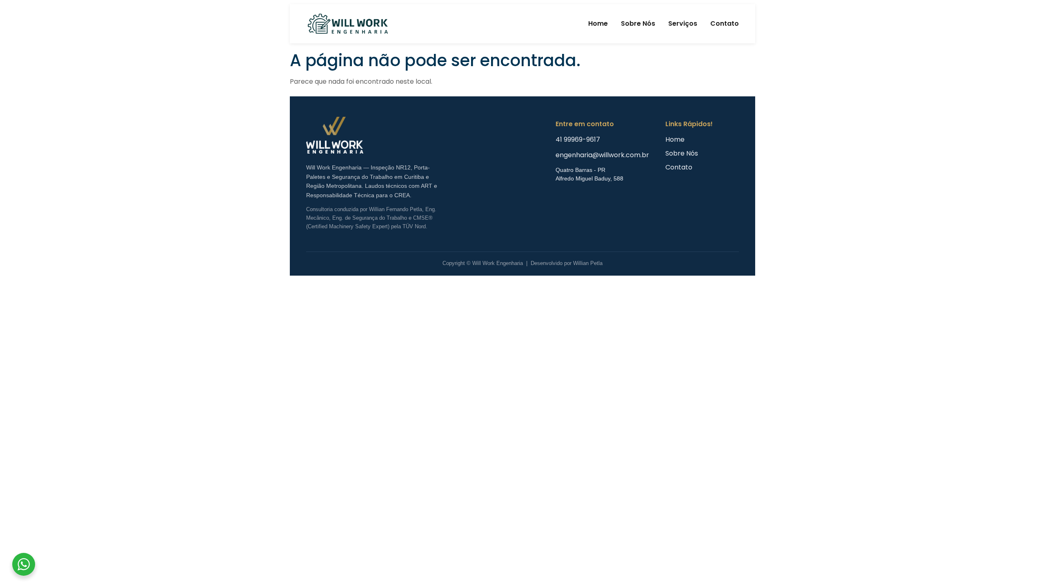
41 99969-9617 (578, 139)
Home (598, 23)
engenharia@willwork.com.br (602, 155)
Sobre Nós (638, 23)
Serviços (682, 23)
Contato (724, 23)
